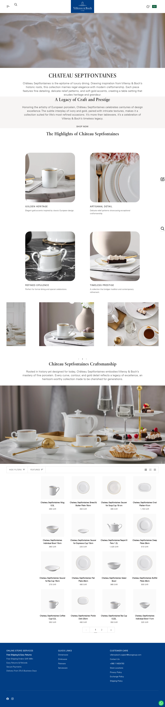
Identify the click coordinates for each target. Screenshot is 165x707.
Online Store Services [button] (19, 650)
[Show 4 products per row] (155, 470)
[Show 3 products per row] (150, 470)
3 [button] (86, 359)
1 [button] (78, 359)
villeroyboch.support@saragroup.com (125, 655)
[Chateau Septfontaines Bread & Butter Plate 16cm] (83, 487)
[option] (40, 329)
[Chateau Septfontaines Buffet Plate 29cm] (145, 563)
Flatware (62, 663)
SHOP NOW (82, 126)
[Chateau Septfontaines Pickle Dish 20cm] (83, 600)
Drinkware (62, 659)
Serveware (62, 668)
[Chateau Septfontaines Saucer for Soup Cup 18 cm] (114, 487)
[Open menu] (10, 6)
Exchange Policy (117, 676)
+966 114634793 (117, 663)
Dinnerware (63, 655)
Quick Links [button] (65, 650)
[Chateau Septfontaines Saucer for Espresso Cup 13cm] (83, 525)
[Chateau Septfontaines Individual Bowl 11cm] (145, 600)
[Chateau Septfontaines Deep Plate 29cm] (145, 525)
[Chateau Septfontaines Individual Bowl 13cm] (52, 525)
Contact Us (115, 659)
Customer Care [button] (119, 650)
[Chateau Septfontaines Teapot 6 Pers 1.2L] (114, 525)
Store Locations (116, 668)
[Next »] (111, 630)
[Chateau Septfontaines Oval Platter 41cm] (145, 487)
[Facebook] (7, 699)
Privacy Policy (116, 672)
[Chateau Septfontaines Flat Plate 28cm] (83, 563)
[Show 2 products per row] (145, 470)
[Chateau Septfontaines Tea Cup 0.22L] (114, 600)
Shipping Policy (116, 681)
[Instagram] (12, 699)
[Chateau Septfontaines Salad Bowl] (114, 563)
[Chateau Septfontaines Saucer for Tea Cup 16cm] (52, 563)
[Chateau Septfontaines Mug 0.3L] (52, 487)
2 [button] (82, 359)
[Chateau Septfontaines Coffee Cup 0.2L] (52, 600)
